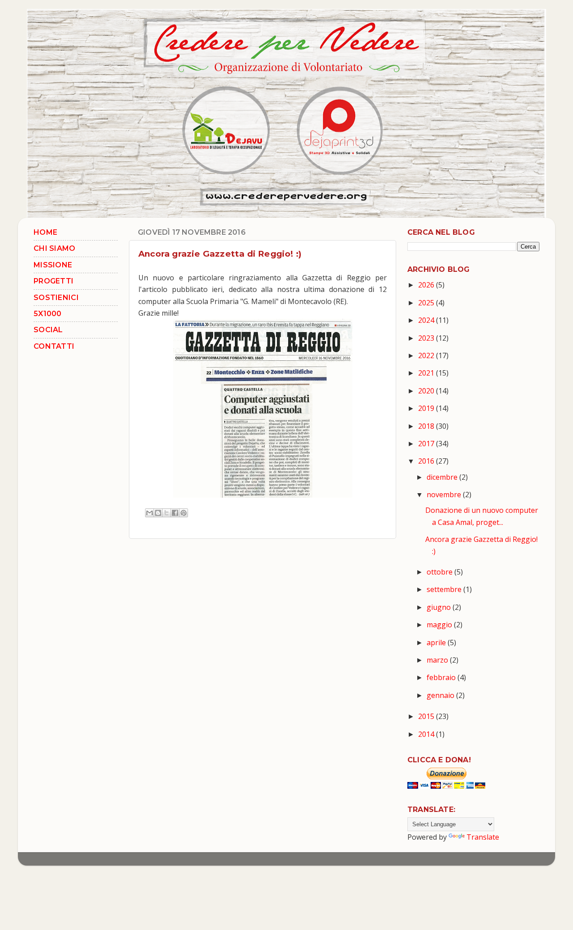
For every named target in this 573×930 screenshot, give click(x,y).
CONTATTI (54, 346)
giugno (440, 607)
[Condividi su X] (166, 512)
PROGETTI (53, 281)
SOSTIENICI (56, 297)
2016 (427, 461)
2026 (427, 285)
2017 (427, 443)
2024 (427, 320)
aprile (437, 642)
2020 (427, 391)
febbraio (442, 677)
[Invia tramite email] (149, 512)
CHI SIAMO (55, 248)
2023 (427, 338)
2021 (427, 373)
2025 (427, 303)
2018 (427, 426)
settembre (445, 589)
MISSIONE (53, 265)
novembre (445, 494)
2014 (427, 734)
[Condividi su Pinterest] (183, 512)
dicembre (443, 477)
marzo (438, 660)
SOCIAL (48, 330)
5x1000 (48, 313)
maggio (440, 625)
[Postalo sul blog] (158, 512)
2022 (427, 355)
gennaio (441, 695)
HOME (45, 232)
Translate (482, 837)
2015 (427, 716)
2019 (427, 408)
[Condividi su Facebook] (175, 512)
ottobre (440, 572)
